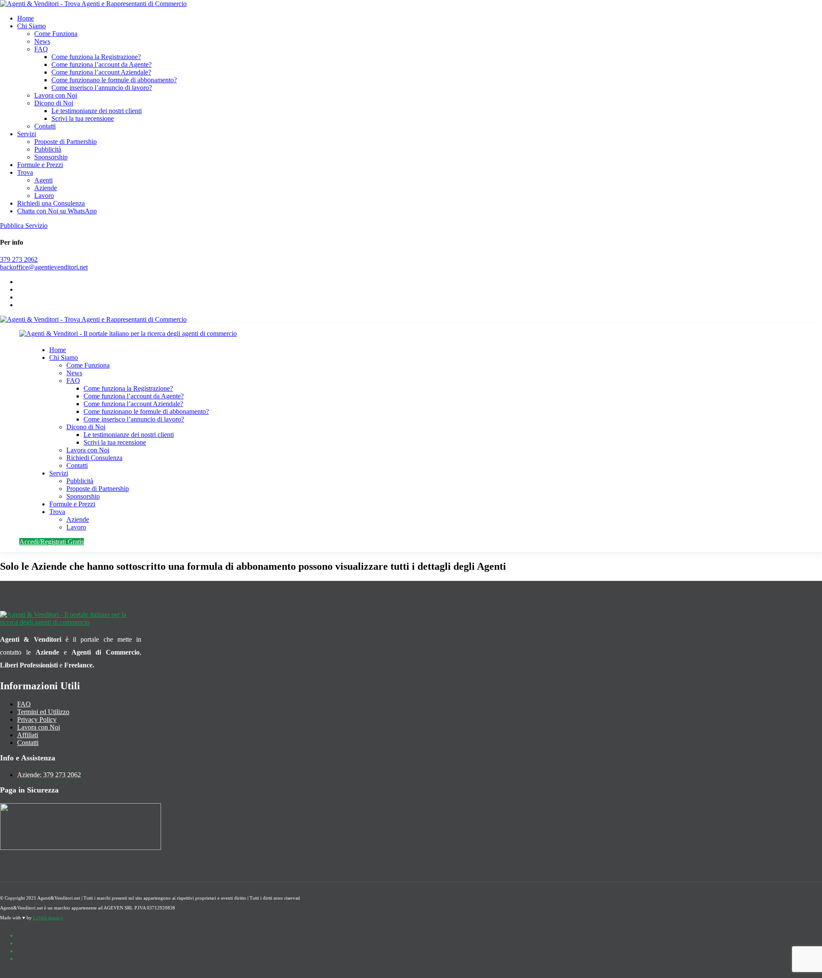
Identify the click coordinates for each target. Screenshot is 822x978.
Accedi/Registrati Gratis (51, 541)
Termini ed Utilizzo (43, 711)
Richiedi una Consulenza (51, 203)
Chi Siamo (31, 26)
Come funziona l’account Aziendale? (101, 72)
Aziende (45, 187)
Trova (25, 172)
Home (25, 18)
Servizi (26, 134)
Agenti (43, 180)
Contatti (45, 126)
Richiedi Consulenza (94, 457)
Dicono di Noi (53, 103)
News (42, 41)
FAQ (41, 49)
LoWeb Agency (48, 917)
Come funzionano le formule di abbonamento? (114, 80)
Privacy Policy (37, 719)
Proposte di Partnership (65, 141)
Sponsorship (51, 157)
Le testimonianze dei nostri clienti (96, 110)
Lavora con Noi (55, 95)
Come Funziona (55, 33)
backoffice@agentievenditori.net (44, 267)
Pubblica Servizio (24, 225)
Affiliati (27, 735)
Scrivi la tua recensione (82, 118)
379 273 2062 (19, 259)
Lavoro (44, 195)
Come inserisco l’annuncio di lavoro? (101, 87)
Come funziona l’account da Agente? (101, 64)
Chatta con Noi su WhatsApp (57, 211)
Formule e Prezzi (40, 164)
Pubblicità (47, 149)
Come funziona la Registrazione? (96, 56)
